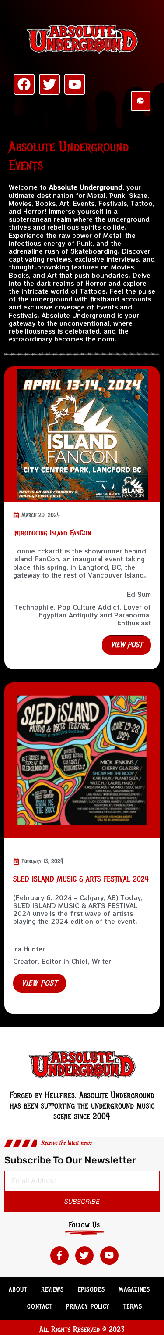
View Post (39, 983)
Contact (39, 1306)
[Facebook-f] (59, 1255)
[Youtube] (74, 84)
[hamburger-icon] (140, 101)
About (18, 1289)
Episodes (91, 1289)
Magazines (134, 1289)
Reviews (52, 1289)
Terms (132, 1306)
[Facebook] (24, 84)
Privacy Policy (87, 1306)
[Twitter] (49, 84)
